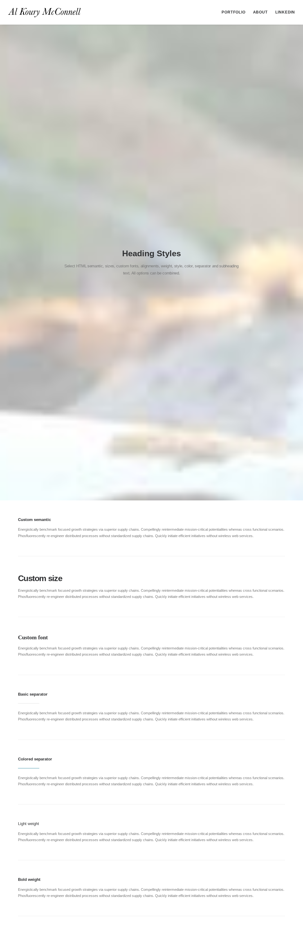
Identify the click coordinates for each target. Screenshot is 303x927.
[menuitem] (235, 12)
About (260, 12)
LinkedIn (285, 12)
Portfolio (233, 12)
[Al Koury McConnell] (44, 12)
